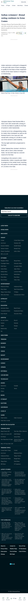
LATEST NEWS (4, 225)
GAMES (3, 415)
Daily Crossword (18, 417)
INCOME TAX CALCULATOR (8, 424)
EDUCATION (4, 305)
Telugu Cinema (17, 456)
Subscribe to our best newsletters (14, 208)
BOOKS (3, 395)
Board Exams (17, 308)
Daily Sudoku (4, 417)
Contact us (12, 546)
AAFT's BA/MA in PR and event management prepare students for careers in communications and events (20, 511)
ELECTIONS (4, 403)
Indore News (4, 269)
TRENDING (3, 339)
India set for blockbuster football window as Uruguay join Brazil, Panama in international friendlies (20, 492)
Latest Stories (5, 469)
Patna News (4, 277)
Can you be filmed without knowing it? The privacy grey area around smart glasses (20, 473)
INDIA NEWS (4, 233)
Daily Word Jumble (5, 420)
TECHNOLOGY (4, 379)
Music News (4, 289)
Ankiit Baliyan (17, 434)
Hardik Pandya (17, 245)
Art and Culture (4, 320)
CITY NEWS (4, 258)
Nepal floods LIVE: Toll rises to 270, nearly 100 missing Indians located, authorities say (19, 536)
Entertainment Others (19, 294)
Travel (15, 328)
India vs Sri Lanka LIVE (6, 434)
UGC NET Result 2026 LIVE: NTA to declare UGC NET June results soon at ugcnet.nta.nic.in (7, 525)
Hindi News (17, 461)
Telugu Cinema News (6, 292)
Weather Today (13, 548)
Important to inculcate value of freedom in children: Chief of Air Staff (7, 509)
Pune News (16, 277)
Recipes (16, 325)
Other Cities (17, 279)
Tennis (15, 388)
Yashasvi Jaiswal (4, 248)
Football (16, 385)
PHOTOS (3, 347)
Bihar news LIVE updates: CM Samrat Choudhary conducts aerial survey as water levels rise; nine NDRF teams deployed (20, 526)
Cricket (13, 5)
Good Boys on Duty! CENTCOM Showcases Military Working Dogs (6, 473)
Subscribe (23, 2)
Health (2, 325)
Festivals (16, 323)
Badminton (3, 385)
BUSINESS (3, 343)
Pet (1, 331)
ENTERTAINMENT (5, 283)
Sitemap (3, 554)
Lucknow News (17, 271)
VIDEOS (3, 351)
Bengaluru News (5, 260)
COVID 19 (3, 411)
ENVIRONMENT (5, 359)
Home (2, 5)
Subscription (4, 551)
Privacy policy (4, 548)
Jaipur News (17, 269)
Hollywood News (18, 286)
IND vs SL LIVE (4, 254)
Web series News (5, 294)
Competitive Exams (5, 311)
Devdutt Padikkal (5, 245)
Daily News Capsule (6, 211)
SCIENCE (3, 363)
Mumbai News (4, 274)
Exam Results (4, 313)
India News (20, 5)
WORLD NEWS (4, 229)
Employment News (18, 311)
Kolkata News (4, 271)
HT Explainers (17, 464)
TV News (16, 292)
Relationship (4, 328)
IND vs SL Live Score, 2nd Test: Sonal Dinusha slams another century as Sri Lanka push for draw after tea (7, 537)
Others (2, 391)
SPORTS (3, 383)
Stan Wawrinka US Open (7, 439)
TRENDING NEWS (5, 428)
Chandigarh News (5, 263)
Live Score (3, 243)
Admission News (5, 308)
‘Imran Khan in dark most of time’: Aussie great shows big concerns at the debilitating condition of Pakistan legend (7, 482)
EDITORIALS (4, 371)
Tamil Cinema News (18, 289)
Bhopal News (17, 260)
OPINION (3, 367)
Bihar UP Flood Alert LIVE (7, 443)
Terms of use (22, 546)
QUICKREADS (4, 407)
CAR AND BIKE (4, 375)
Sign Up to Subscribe (14, 215)
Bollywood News (5, 286)
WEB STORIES (4, 335)
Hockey (2, 388)
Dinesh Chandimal (5, 251)
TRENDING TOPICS (5, 447)
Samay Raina (17, 436)
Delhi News (3, 266)
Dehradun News (18, 263)
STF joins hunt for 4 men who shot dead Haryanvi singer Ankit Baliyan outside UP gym (7, 492)
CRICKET (3, 237)
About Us (3, 546)
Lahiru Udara (17, 251)
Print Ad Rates (13, 551)
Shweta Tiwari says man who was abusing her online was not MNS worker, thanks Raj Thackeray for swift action (7, 501)
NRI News (3, 464)
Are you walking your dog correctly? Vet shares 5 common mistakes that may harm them (20, 482)
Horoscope (3, 301)
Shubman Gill (17, 243)
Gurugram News (18, 266)
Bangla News (17, 458)
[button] (2, 2)
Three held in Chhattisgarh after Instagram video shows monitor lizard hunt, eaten (20, 500)
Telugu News (4, 461)
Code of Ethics (22, 551)
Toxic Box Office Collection (20, 431)
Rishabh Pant (17, 248)
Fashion (2, 323)
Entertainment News (6, 458)
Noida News (17, 274)
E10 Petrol (3, 436)
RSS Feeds (12, 554)
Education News (18, 313)
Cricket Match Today (19, 240)
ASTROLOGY (4, 298)
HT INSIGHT (4, 399)
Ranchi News (4, 279)
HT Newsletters (22, 548)
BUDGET (3, 355)
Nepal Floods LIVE (5, 431)
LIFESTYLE (3, 317)
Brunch (16, 320)
